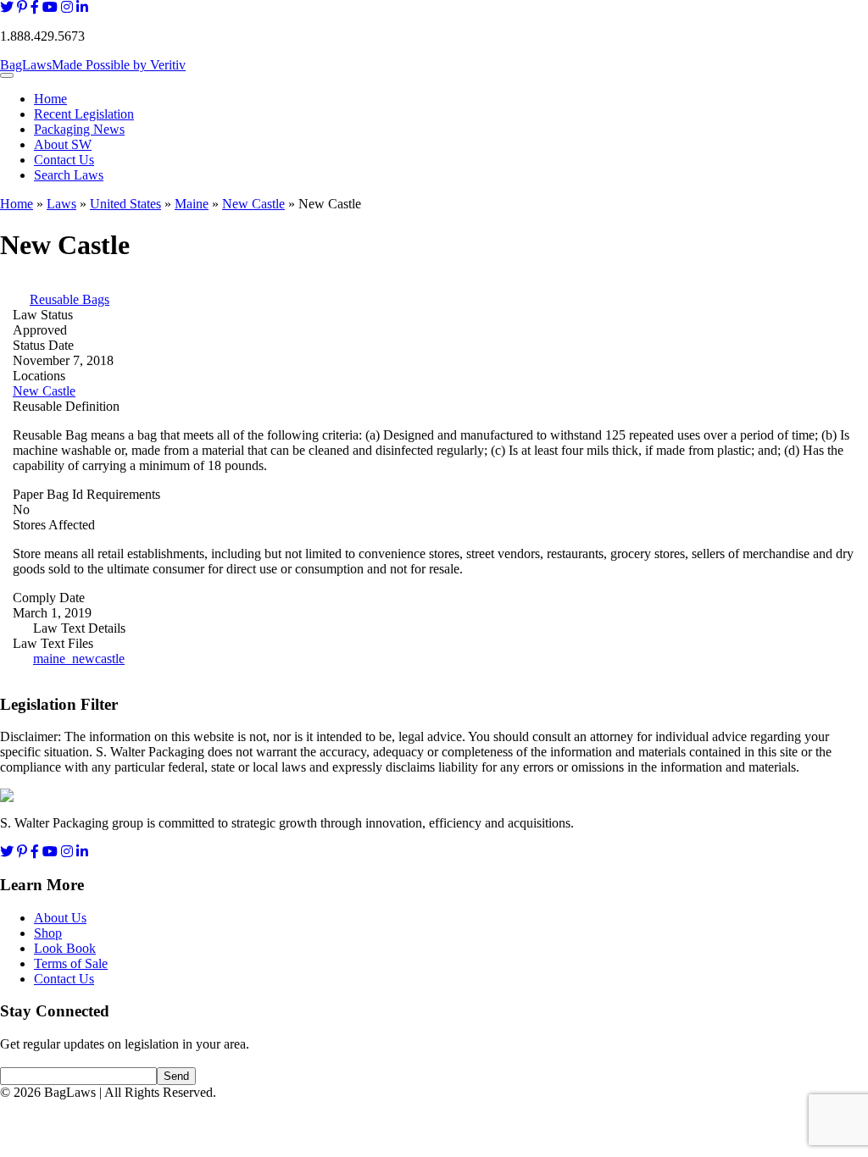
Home (50, 98)
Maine (192, 204)
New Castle (253, 204)
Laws (61, 204)
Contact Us (64, 159)
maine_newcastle (79, 658)
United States (125, 204)
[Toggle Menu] (7, 75)
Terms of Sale (71, 963)
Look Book (65, 948)
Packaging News (79, 129)
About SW (63, 144)
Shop (48, 933)
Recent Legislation (84, 114)
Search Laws (68, 175)
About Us (60, 918)
